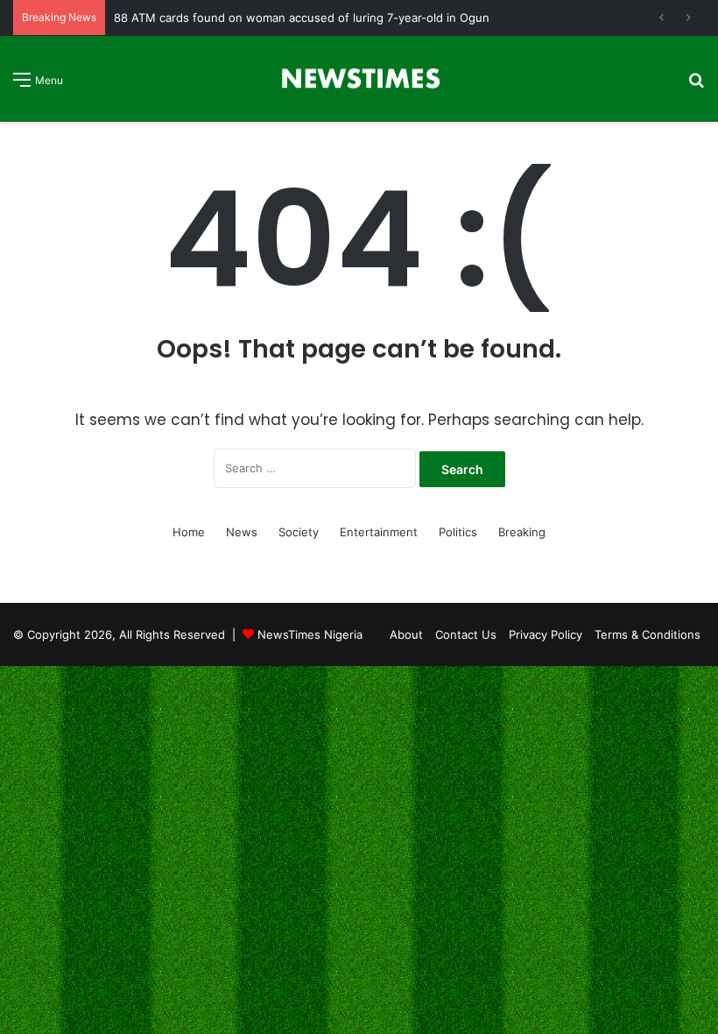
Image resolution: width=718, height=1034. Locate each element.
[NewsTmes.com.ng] (359, 79)
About (406, 634)
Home (188, 532)
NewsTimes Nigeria (310, 634)
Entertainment (379, 532)
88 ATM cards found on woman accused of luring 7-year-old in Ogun (301, 18)
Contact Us (465, 634)
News (241, 532)
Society (298, 532)
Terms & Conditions (647, 634)
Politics (458, 532)
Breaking (522, 532)
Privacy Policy (545, 634)
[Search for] (696, 85)
